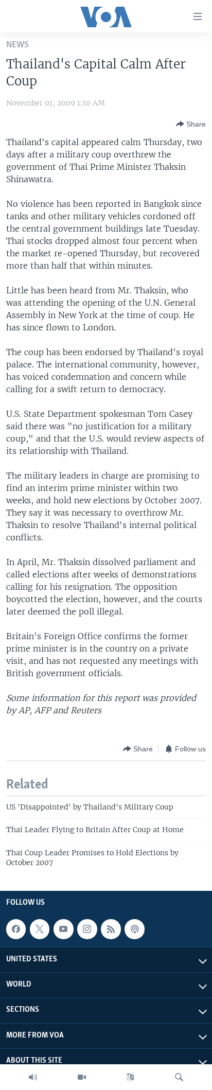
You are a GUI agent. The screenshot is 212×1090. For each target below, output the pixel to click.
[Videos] (81, 1077)
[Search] (179, 1077)
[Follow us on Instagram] (87, 929)
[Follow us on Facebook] (16, 929)
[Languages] (130, 1077)
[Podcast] (134, 929)
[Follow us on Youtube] (63, 929)
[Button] (191, 124)
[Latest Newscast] (32, 1077)
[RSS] (110, 929)
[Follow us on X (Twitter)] (39, 929)
